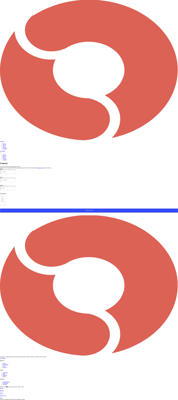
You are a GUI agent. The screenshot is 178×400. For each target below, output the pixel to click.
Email (1, 177)
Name (1, 169)
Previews (5, 367)
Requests (5, 375)
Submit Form (89, 210)
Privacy (1, 393)
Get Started (2, 151)
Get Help (5, 384)
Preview (4, 145)
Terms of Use (3, 395)
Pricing (4, 143)
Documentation (6, 381)
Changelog (5, 372)
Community (5, 383)
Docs (4, 146)
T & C (1, 398)
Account (5, 148)
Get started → (3, 358)
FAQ (4, 366)
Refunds (2, 390)
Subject (1, 185)
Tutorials (5, 147)
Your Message (3, 193)
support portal (40, 167)
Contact (1, 388)
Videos (4, 376)
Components (5, 364)
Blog (4, 374)
